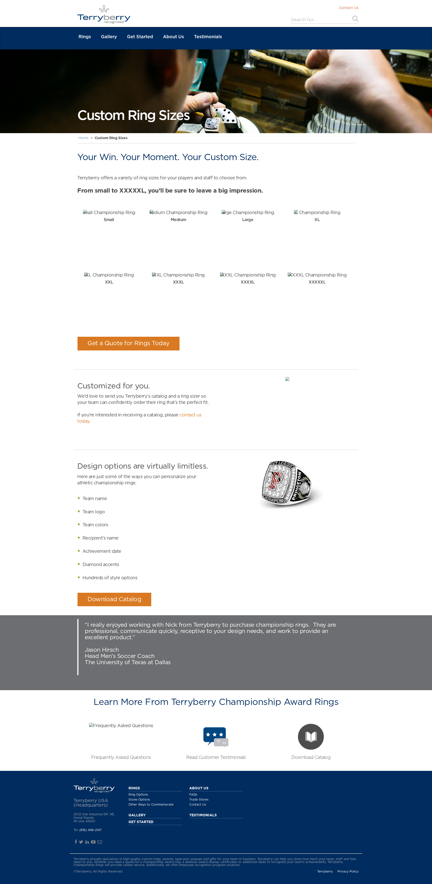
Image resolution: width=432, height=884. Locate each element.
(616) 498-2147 (90, 830)
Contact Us (348, 8)
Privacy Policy (348, 871)
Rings (84, 37)
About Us (173, 37)
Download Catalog (114, 599)
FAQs (193, 794)
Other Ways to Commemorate (151, 804)
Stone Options (139, 799)
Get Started (140, 37)
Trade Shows (198, 799)
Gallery (109, 37)
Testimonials (208, 37)
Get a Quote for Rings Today (129, 343)
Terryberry (325, 871)
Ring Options (138, 794)
